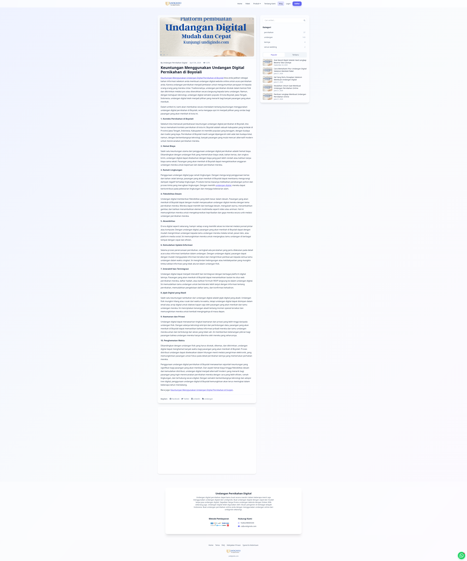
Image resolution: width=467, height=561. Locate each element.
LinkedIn (196, 399)
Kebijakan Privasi (234, 545)
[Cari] (304, 20)
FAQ (223, 545)
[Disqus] (207, 440)
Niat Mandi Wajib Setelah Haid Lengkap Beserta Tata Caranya (290, 61)
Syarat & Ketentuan (250, 545)
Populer (274, 55)
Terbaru (295, 55)
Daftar (297, 3)
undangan (208, 399)
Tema (217, 545)
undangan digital (223, 185)
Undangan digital (215, 504)
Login (288, 3)
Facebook (175, 399)
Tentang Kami (270, 3)
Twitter (186, 399)
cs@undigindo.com (248, 526)
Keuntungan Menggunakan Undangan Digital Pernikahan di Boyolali (192, 78)
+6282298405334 (247, 523)
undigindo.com (233, 556)
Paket (248, 3)
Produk (256, 3)
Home (239, 3)
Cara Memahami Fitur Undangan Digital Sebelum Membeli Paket (290, 69)
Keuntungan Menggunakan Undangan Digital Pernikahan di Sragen (202, 390)
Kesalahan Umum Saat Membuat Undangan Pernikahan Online (287, 87)
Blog (281, 3)
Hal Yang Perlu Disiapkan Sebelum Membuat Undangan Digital (288, 78)
